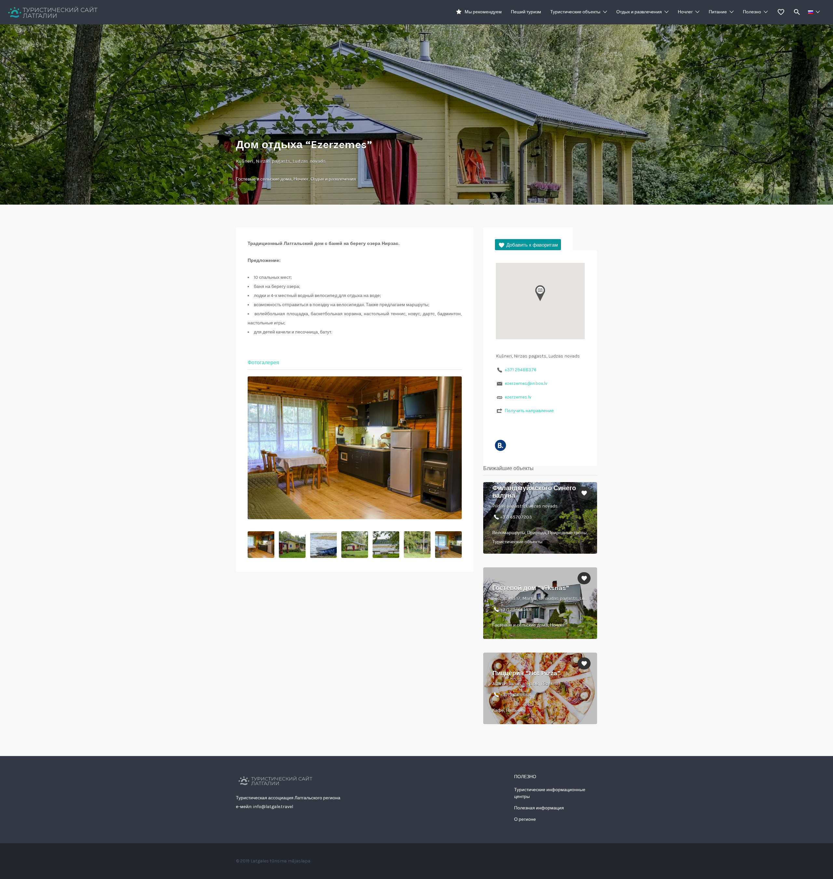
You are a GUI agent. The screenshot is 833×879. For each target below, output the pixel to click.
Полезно (752, 12)
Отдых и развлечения (639, 12)
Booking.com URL (500, 445)
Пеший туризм (526, 12)
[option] (355, 447)
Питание (718, 12)
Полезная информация (539, 808)
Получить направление (529, 410)
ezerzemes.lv (518, 397)
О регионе (525, 819)
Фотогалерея (263, 362)
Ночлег (685, 12)
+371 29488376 (521, 369)
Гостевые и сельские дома (264, 179)
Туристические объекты (575, 12)
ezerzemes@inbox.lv (526, 383)
